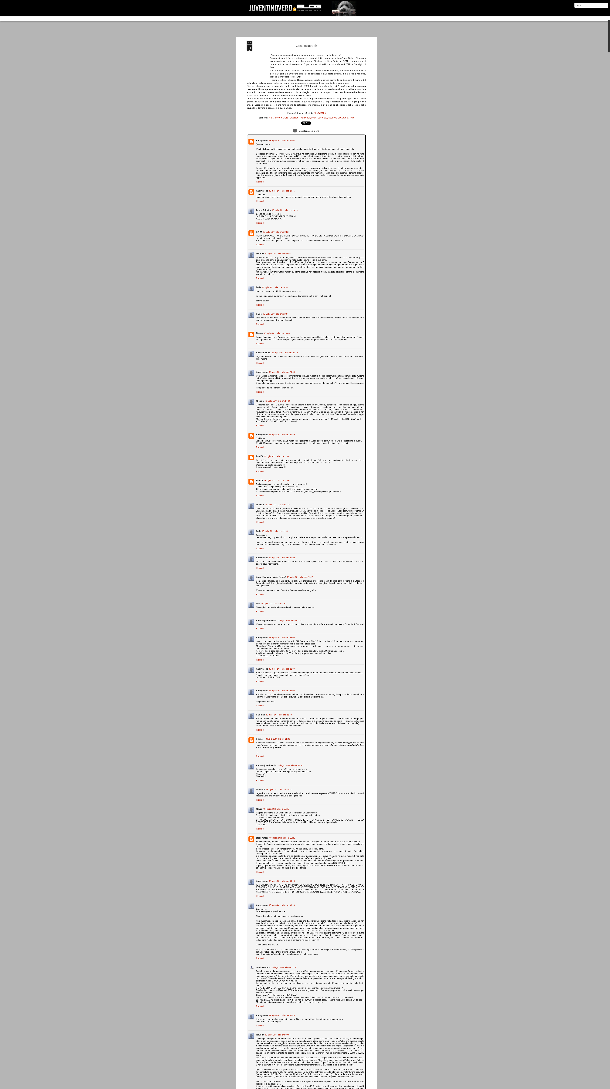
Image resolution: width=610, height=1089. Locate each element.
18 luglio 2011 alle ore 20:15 (281, 187)
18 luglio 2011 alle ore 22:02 (290, 617)
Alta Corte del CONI (278, 117)
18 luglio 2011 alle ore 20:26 (274, 284)
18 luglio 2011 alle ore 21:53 (273, 600)
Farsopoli (305, 117)
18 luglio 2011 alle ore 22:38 (278, 786)
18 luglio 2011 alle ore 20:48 (284, 349)
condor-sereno (263, 964)
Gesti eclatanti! (306, 45)
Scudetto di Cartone (338, 117)
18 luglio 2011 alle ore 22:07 (281, 666)
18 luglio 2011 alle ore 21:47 (299, 574)
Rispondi (260, 178)
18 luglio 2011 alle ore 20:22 (275, 229)
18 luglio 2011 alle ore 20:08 (281, 140)
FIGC (314, 117)
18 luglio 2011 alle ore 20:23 (277, 250)
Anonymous (320, 112)
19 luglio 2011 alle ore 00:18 (281, 902)
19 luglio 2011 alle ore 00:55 (277, 1031)
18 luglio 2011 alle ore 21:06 (276, 477)
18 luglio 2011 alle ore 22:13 (278, 711)
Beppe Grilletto (263, 207)
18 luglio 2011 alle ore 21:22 (281, 554)
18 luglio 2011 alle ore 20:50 (281, 369)
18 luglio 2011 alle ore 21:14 (277, 501)
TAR (352, 117)
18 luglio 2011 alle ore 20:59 (281, 431)
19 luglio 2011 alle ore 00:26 (284, 964)
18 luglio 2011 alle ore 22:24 (290, 762)
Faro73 (259, 453)
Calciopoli (294, 117)
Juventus (322, 117)
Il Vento (259, 736)
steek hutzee (262, 834)
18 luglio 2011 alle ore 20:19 (284, 207)
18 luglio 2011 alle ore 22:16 (277, 736)
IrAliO (258, 229)
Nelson (259, 330)
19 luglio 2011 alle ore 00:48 (281, 1012)
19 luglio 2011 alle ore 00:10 (281, 878)
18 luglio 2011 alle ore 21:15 (274, 528)
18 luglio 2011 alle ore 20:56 (277, 398)
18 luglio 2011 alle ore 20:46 (276, 330)
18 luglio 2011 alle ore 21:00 (276, 453)
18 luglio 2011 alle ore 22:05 (281, 634)
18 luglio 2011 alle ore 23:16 (276, 806)
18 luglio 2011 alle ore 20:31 (275, 311)
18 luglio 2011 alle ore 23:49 (282, 834)
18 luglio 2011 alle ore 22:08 (281, 687)
